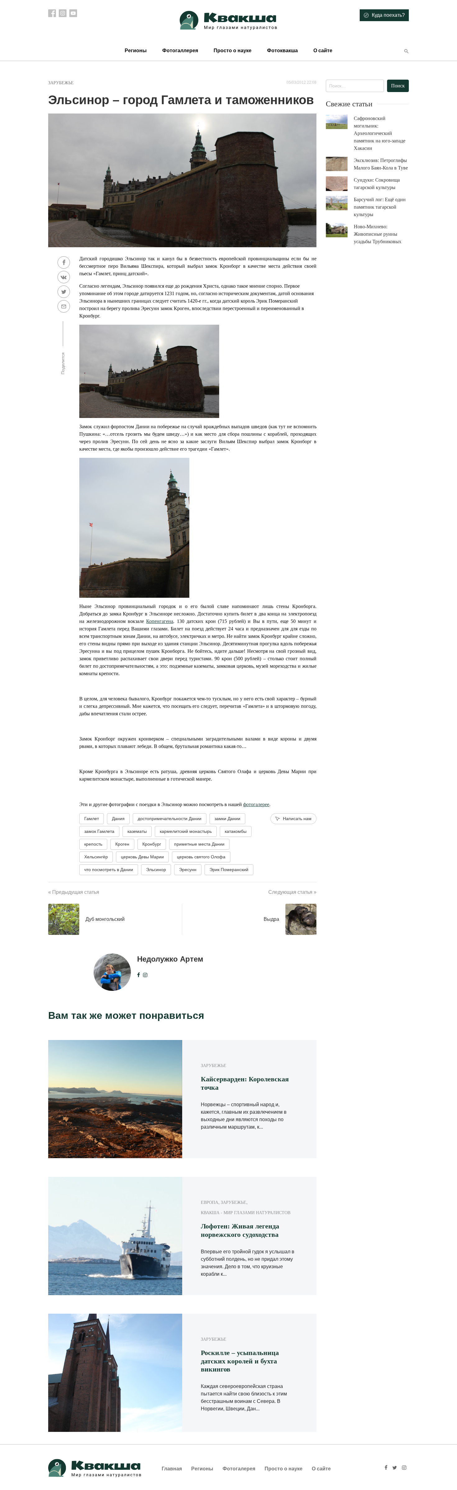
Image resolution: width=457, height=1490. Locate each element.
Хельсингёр (96, 856)
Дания (118, 818)
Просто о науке (233, 50)
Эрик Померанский (229, 869)
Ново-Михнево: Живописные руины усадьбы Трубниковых (377, 234)
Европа (209, 1202)
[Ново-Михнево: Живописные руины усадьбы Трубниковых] (340, 230)
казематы (137, 831)
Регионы (136, 50)
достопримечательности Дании (169, 818)
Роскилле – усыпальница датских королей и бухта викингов (240, 1361)
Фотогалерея (239, 1468)
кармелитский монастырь (186, 831)
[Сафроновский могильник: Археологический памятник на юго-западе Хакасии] (340, 122)
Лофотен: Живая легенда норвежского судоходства (240, 1230)
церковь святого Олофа (201, 856)
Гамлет (91, 818)
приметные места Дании (199, 844)
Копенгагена (159, 621)
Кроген (122, 844)
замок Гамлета (99, 831)
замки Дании (227, 818)
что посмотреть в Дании (108, 869)
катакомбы (236, 831)
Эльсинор (156, 869)
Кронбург (151, 844)
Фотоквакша (282, 50)
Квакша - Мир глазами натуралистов (245, 1212)
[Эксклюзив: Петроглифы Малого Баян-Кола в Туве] (340, 164)
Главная (172, 1468)
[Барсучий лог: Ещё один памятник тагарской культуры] (340, 203)
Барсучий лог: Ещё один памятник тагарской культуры (380, 207)
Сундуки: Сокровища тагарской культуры (377, 183)
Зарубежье (61, 83)
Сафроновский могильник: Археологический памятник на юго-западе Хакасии (379, 133)
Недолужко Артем (170, 959)
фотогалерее (256, 804)
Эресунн (187, 869)
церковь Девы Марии (142, 856)
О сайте (322, 50)
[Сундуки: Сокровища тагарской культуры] (340, 183)
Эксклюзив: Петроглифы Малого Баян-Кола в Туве (381, 164)
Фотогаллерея (180, 50)
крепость (93, 844)
